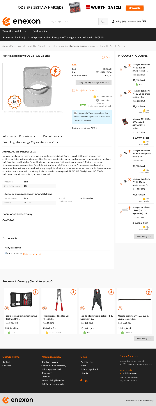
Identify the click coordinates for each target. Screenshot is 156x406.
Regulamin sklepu (49, 362)
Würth (83, 366)
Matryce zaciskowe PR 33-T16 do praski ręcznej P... (141, 182)
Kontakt (6, 362)
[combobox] (77, 21)
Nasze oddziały (126, 370)
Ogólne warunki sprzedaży (53, 366)
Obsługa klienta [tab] (11, 357)
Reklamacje (46, 373)
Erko (74, 65)
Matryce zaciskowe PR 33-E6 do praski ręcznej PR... (141, 94)
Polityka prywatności (51, 369)
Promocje (7, 37)
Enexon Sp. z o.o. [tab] (128, 356)
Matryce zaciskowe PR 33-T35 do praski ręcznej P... (141, 68)
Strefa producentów (39, 37)
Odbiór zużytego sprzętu (52, 384)
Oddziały (6, 366)
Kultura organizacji (89, 369)
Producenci (39, 31)
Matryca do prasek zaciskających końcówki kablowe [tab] (28, 194)
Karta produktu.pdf (32, 254)
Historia (84, 373)
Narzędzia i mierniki (47, 46)
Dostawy (45, 377)
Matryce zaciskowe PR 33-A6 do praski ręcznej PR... (142, 154)
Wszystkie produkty (13, 31)
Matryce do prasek (77, 46)
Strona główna (9, 46)
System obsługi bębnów (52, 380)
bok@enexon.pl (130, 373)
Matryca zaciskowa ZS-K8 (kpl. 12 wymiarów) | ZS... (141, 210)
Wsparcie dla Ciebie (93, 37)
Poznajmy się (86, 362)
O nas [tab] (83, 357)
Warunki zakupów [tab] (51, 357)
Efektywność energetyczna (66, 37)
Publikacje (20, 37)
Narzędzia (62, 46)
